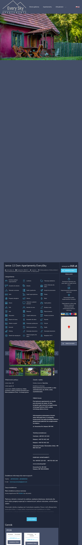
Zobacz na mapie (70, 343)
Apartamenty (47, 7)
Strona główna (34, 7)
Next (56, 353)
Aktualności (59, 7)
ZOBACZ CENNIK (69, 274)
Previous (7, 353)
